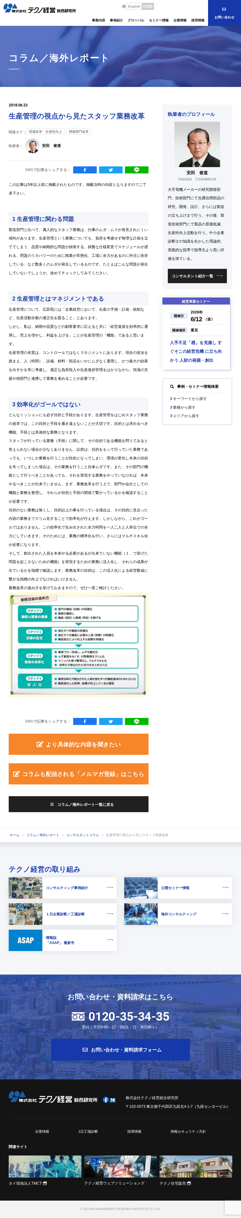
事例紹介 (116, 20)
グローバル (136, 20)
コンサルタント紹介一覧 (192, 276)
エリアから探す (186, 416)
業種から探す (184, 407)
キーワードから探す (190, 399)
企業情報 (180, 20)
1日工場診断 (88, 1131)
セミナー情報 (159, 20)
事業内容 (98, 20)
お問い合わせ (224, 17)
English (134, 6)
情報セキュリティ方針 (188, 1131)
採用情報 (198, 20)
